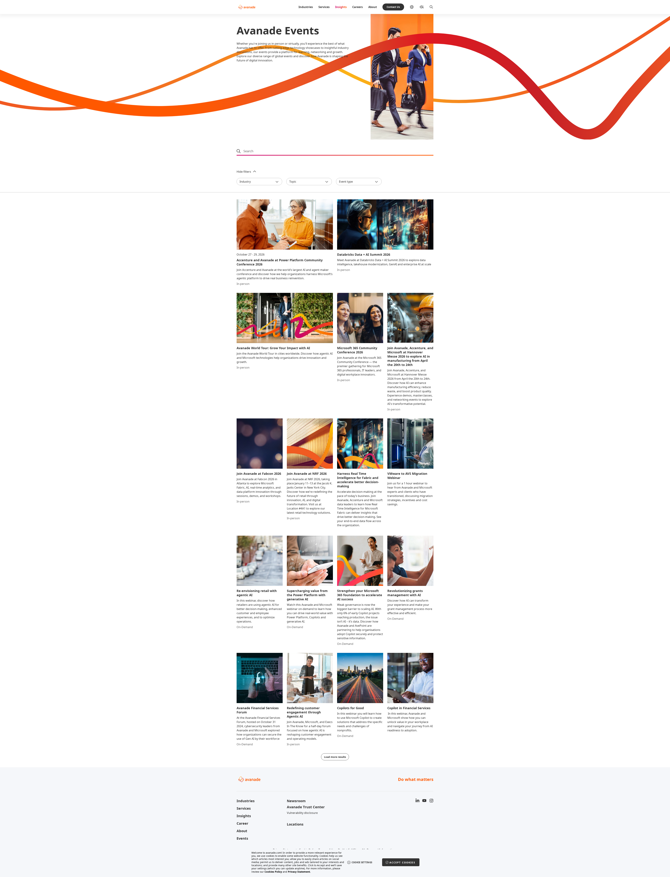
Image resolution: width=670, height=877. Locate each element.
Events (242, 838)
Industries (306, 7)
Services (324, 7)
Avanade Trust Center (306, 807)
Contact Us (393, 7)
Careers (357, 7)
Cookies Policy (273, 871)
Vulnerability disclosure (302, 813)
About (372, 7)
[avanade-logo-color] (247, 7)
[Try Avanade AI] (421, 7)
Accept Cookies (402, 862)
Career (242, 823)
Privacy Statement (299, 871)
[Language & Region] (414, 7)
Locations (295, 824)
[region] (335, 862)
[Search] (431, 7)
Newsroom (296, 801)
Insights (341, 7)
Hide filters (244, 172)
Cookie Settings (362, 862)
